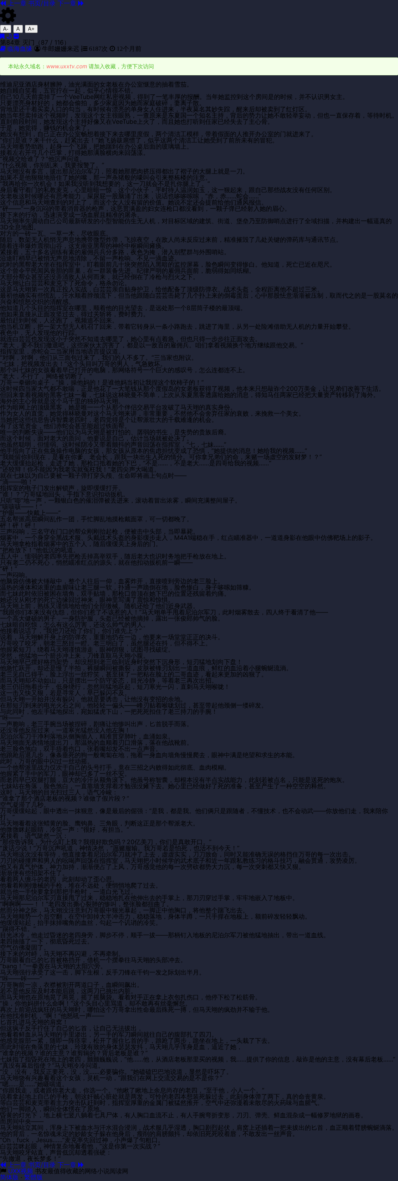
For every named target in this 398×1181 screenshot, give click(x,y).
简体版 (9, 1177)
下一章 (68, 1165)
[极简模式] (16, 36)
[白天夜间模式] (9, 36)
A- (5, 29)
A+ (31, 29)
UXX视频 (20, 1171)
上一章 (16, 1165)
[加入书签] (2, 36)
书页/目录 (42, 1165)
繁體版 (33, 1177)
